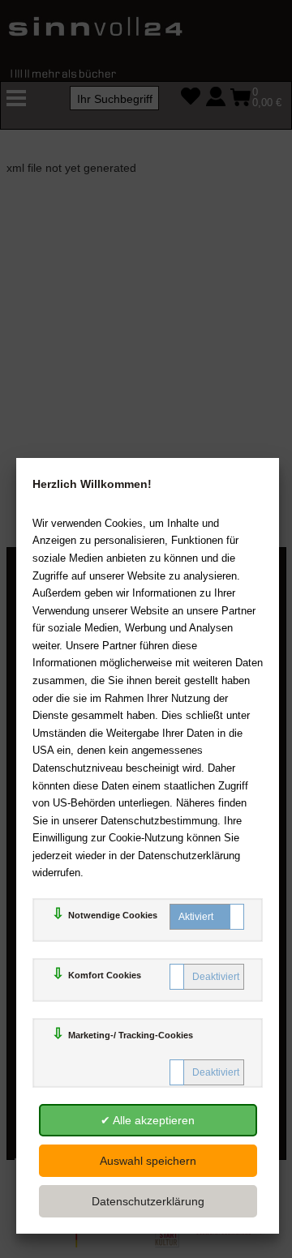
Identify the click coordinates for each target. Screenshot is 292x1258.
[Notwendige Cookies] (207, 917)
